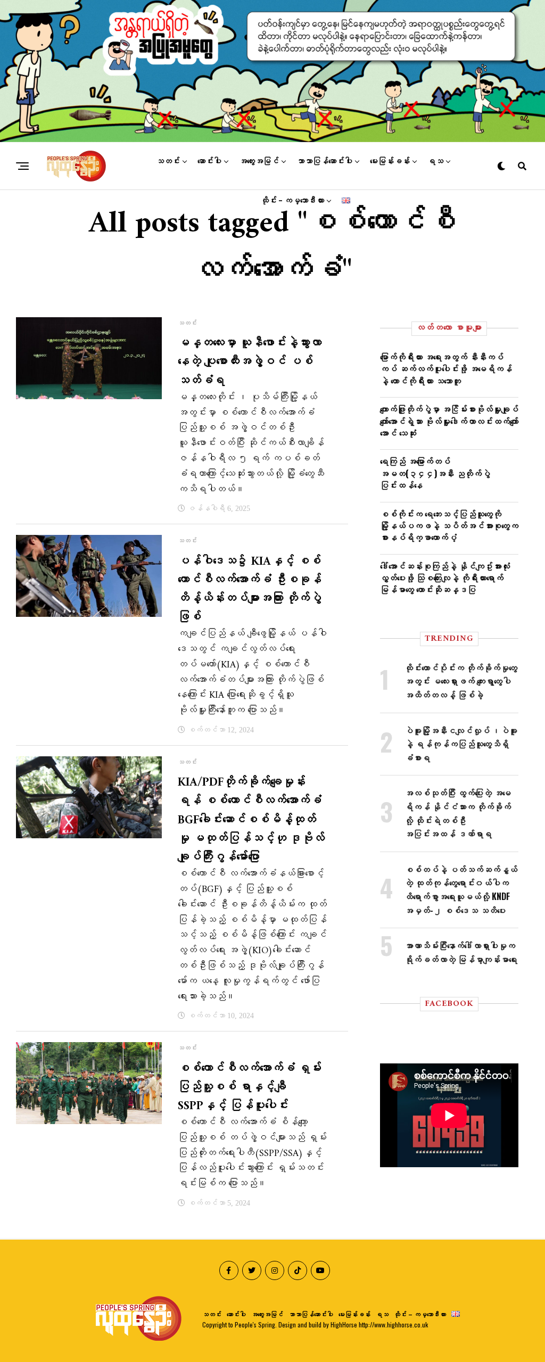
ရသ (435, 161)
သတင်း (168, 161)
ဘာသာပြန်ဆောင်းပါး (324, 161)
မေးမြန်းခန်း (390, 161)
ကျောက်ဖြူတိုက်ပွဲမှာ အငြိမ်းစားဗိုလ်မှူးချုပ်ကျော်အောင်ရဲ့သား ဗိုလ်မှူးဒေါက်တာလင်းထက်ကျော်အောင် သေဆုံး (449, 420)
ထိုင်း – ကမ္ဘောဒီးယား (292, 200)
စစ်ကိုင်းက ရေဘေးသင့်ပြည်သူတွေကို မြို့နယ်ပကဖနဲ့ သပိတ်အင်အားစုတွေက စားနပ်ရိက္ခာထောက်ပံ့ (449, 525)
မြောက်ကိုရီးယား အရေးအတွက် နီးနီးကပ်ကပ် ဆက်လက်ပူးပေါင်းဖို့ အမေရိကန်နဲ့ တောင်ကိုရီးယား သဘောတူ (446, 368)
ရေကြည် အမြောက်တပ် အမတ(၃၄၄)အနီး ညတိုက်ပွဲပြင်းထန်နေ (435, 473)
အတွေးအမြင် (259, 161)
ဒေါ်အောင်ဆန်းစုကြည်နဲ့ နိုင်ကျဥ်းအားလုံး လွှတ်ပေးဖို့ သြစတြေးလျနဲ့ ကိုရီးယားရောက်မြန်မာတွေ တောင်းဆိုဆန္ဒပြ (445, 577)
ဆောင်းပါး (209, 161)
